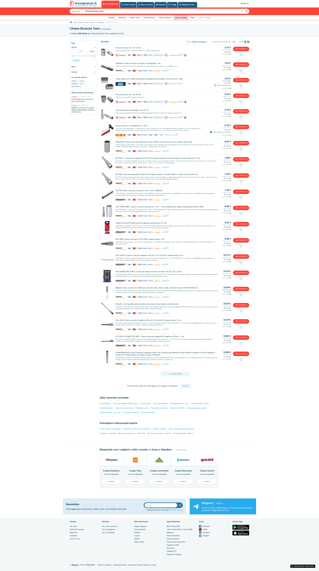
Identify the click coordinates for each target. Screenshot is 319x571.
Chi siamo (73, 526)
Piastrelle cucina (142, 408)
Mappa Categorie (140, 526)
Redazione (73, 532)
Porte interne (145, 403)
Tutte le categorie (204, 18)
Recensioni (171, 548)
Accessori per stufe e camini (159, 433)
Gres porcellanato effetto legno (125, 403)
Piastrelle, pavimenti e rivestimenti (137, 429)
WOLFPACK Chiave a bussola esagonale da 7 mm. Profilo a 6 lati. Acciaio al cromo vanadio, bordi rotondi (154, 142)
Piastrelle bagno (106, 408)
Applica (76, 60)
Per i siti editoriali (108, 532)
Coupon (137, 536)
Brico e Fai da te (90, 22)
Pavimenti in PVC (177, 408)
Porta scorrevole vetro (124, 408)
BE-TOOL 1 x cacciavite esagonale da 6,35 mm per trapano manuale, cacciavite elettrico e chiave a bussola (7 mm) (158, 158)
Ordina (189, 42)
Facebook (206, 526)
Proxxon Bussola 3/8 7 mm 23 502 (128, 94)
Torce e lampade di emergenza (181, 429)
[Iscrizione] (180, 505)
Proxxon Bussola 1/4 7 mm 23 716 (128, 48)
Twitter (204, 529)
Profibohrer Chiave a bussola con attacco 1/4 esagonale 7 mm (138, 63)
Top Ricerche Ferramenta (176, 542)
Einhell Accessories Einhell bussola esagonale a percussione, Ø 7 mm (141, 223)
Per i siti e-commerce (110, 526)
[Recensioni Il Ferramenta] (173, 55)
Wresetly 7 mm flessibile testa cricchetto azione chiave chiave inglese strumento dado (147, 304)
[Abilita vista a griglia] (248, 42)
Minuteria (141, 433)
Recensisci (173, 84)
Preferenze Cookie (149, 565)
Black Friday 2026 (173, 526)
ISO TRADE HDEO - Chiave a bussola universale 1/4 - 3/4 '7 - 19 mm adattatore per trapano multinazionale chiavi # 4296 (159, 207)
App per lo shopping (174, 554)
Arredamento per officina (183, 433)
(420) (164, 71)
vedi (240, 49)
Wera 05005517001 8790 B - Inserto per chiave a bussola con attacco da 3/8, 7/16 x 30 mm (149, 272)
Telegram (205, 536)
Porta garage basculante (197, 408)
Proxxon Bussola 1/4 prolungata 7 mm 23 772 (132, 110)
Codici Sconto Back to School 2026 (179, 529)
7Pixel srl (75, 565)
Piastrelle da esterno (159, 408)
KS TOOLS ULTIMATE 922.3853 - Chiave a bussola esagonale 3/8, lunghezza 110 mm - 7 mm (150, 336)
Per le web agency (108, 529)
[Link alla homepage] (71, 22)
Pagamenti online (173, 545)
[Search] (246, 11)
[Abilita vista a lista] (245, 42)
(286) (179, 55)
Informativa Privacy (176, 510)
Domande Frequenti (77, 529)
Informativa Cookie (135, 565)
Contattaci (73, 536)
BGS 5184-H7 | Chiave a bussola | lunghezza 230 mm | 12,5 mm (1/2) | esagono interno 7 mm (149, 255)
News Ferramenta (173, 536)
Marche (137, 539)
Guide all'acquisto (173, 539)
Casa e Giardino (79, 22)
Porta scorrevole (148, 412)
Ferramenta (100, 22)
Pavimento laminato (131, 412)
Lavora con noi (75, 539)
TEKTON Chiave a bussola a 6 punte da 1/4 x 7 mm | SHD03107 (139, 190)
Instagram (206, 532)
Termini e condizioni (104, 565)
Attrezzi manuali (159, 429)
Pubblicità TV (171, 551)
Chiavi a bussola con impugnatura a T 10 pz (131, 126)
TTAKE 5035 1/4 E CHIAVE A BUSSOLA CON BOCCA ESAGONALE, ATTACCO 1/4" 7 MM (149, 79)
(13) (178, 84)
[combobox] (77, 11)
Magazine (170, 532)
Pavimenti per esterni (200, 403)
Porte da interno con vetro (110, 412)
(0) (174, 135)
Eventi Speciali (139, 529)
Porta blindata (105, 403)
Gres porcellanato (160, 403)
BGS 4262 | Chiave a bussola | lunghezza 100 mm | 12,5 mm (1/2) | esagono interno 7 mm (148, 320)
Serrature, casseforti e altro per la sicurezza (117, 433)
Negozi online (139, 542)
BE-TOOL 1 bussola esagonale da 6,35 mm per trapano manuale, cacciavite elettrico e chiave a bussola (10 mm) (157, 174)
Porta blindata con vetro (179, 403)
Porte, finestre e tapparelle (110, 429)
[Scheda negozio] (121, 55)
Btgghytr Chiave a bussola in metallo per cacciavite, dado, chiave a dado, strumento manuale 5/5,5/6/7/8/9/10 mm (157, 288)
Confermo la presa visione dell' (165, 510)
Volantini (137, 532)
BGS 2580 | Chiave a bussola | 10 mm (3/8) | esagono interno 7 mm (140, 239)
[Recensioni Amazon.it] (158, 71)
